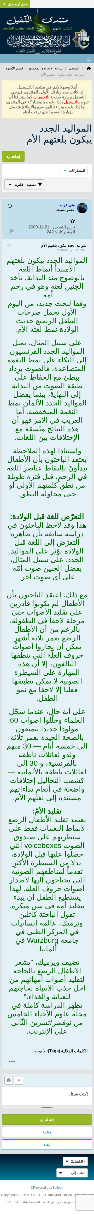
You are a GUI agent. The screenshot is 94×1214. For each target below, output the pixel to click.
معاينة (47, 1132)
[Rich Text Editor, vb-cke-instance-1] (47, 1096)
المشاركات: (65, 232)
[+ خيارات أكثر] (12, 1061)
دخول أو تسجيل (18, 4)
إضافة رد (47, 1119)
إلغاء (47, 1144)
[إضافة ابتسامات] (8, 1080)
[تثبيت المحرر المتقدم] (19, 1080)
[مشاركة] (12, 230)
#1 (8, 244)
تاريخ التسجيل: (62, 227)
